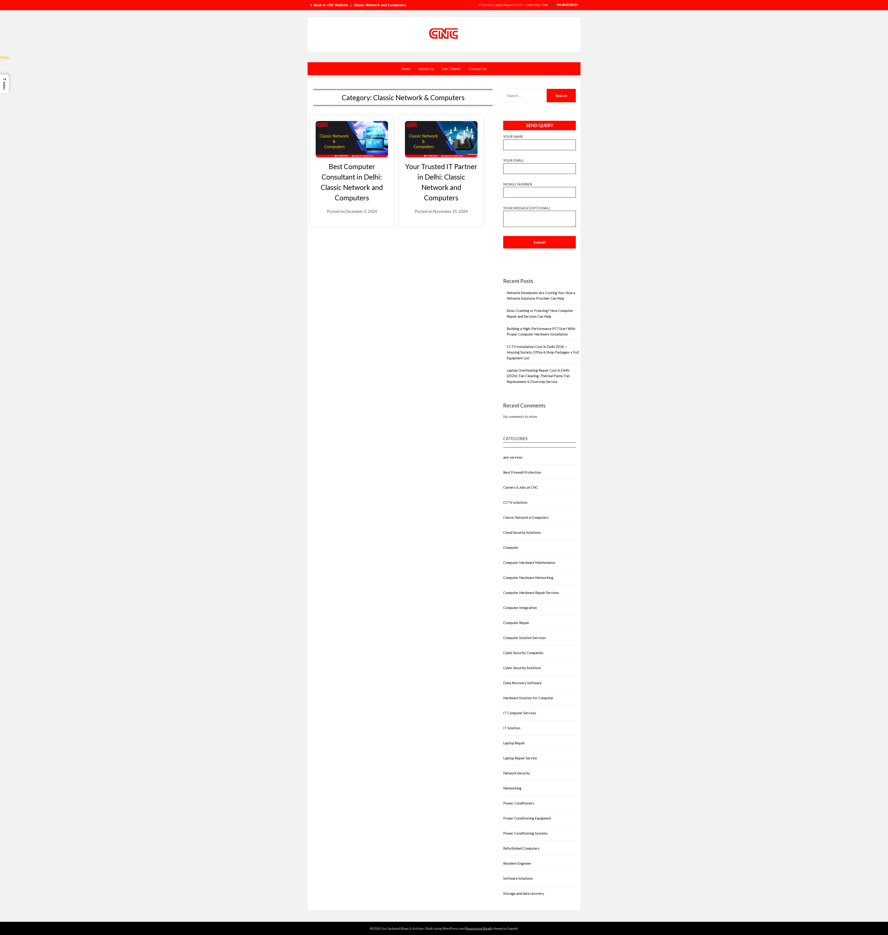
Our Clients (451, 69)
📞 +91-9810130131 (565, 5)
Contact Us (478, 69)
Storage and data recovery (523, 893)
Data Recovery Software (522, 683)
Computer (510, 547)
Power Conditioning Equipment (527, 818)
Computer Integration (520, 608)
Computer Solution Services (524, 638)
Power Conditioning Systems (525, 833)
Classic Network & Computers (526, 517)
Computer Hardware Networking (528, 577)
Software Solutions (518, 878)
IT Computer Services (519, 713)
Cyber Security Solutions (522, 668)
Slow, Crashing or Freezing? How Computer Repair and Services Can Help (540, 313)
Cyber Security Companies (523, 653)
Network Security (516, 773)
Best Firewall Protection (522, 472)
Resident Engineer (517, 863)
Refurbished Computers (521, 848)
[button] (4, 84)
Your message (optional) (526, 208)
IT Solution (511, 728)
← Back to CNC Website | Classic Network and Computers (358, 5)
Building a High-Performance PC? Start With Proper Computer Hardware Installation (541, 331)
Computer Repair (516, 623)
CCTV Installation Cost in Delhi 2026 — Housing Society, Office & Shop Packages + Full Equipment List (543, 352)
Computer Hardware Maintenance (529, 562)
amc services (513, 457)
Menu (4, 57)
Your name (513, 136)
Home (405, 69)
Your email (513, 160)
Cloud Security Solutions (522, 532)
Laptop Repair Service (520, 758)
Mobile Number (517, 184)
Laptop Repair (514, 743)
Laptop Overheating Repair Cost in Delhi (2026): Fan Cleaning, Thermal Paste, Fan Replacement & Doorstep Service (538, 376)
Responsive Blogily (479, 928)
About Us (426, 69)
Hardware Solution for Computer (528, 698)
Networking (512, 788)
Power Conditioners (518, 803)
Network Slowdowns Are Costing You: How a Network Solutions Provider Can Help (541, 295)
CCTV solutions (515, 502)
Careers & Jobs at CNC (520, 487)
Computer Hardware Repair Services (531, 592)
